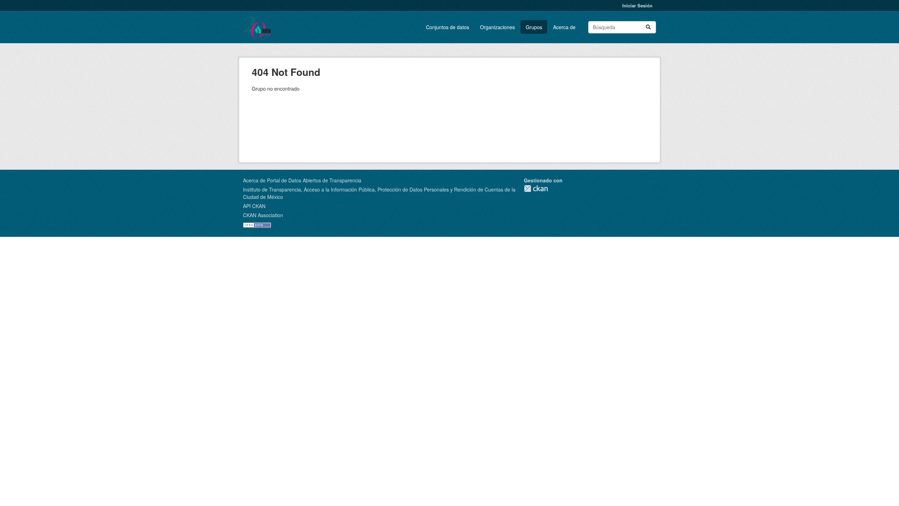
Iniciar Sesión (637, 5)
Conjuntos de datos (447, 27)
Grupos (534, 27)
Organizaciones (497, 27)
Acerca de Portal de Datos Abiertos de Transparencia (302, 180)
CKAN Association (263, 215)
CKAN (536, 188)
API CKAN (254, 205)
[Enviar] (648, 27)
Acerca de (564, 27)
